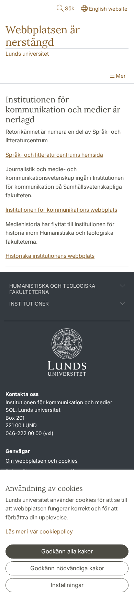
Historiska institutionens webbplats (49, 255)
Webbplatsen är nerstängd (42, 35)
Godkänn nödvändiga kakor (67, 568)
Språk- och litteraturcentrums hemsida (54, 154)
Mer (120, 76)
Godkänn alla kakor (67, 551)
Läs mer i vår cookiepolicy (39, 531)
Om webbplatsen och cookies (41, 461)
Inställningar (67, 585)
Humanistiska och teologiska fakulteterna (52, 289)
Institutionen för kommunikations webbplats (61, 209)
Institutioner (29, 304)
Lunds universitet (27, 53)
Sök (69, 8)
